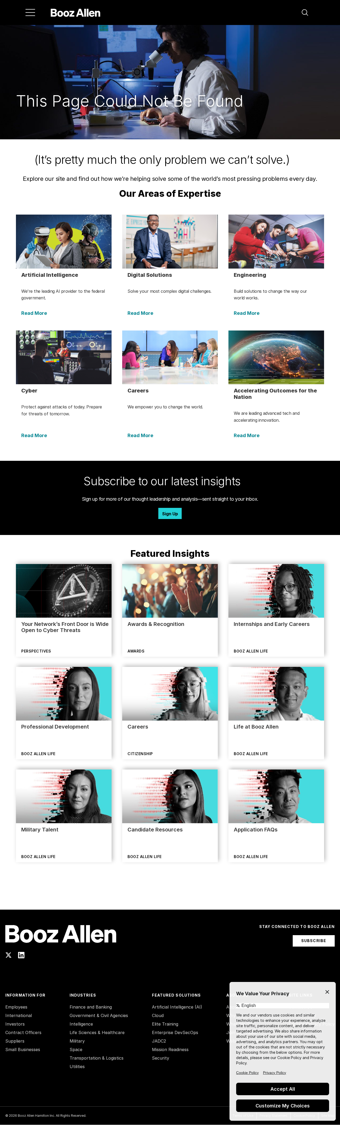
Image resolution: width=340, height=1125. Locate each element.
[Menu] (30, 12)
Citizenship (140, 753)
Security (160, 1058)
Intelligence (81, 1024)
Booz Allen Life (251, 651)
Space (76, 1049)
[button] (305, 12)
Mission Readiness (170, 1049)
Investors (15, 1024)
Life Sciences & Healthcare (97, 1032)
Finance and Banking (91, 1007)
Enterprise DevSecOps (175, 1032)
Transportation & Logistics (97, 1058)
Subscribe (313, 940)
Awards (136, 651)
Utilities (77, 1066)
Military (77, 1041)
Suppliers (14, 1041)
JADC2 (159, 1041)
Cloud (158, 1015)
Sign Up (170, 513)
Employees (16, 1007)
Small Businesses (22, 1049)
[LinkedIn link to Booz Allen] (21, 955)
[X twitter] (8, 955)
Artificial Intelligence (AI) (177, 1007)
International (18, 1015)
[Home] (75, 12)
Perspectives (36, 651)
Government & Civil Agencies (99, 1015)
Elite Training (165, 1024)
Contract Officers (23, 1032)
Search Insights (170, 896)
